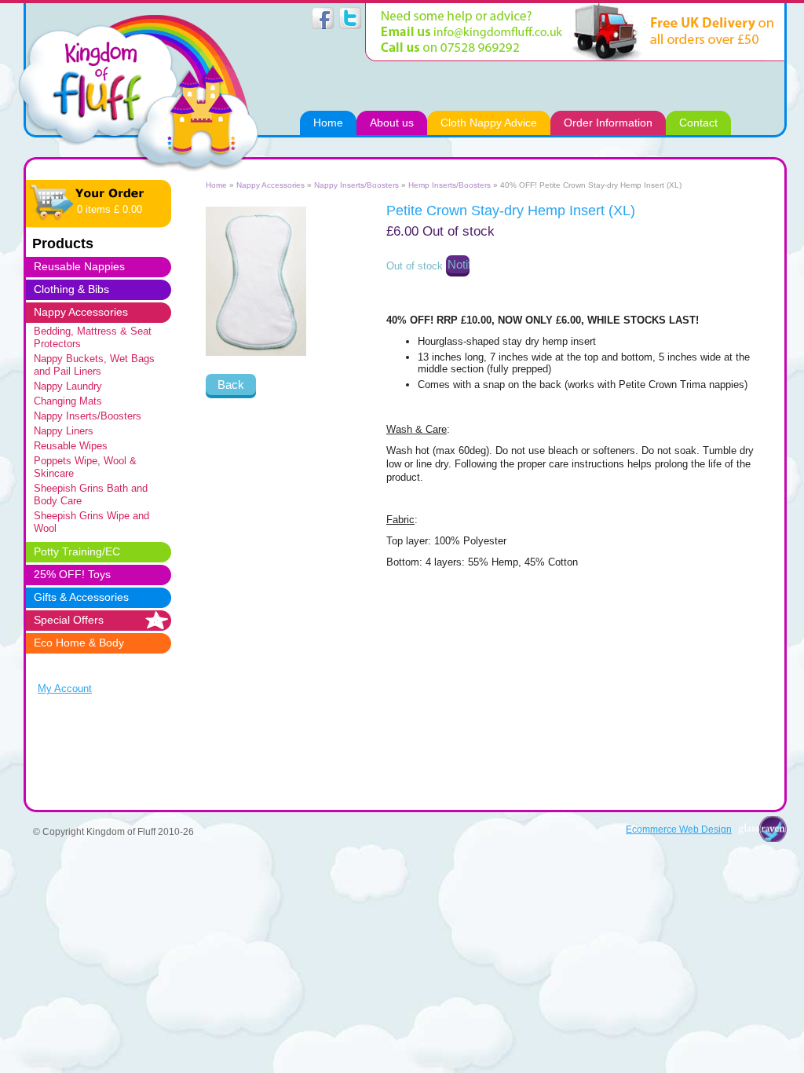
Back (230, 384)
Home (216, 185)
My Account (65, 688)
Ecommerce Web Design (679, 829)
